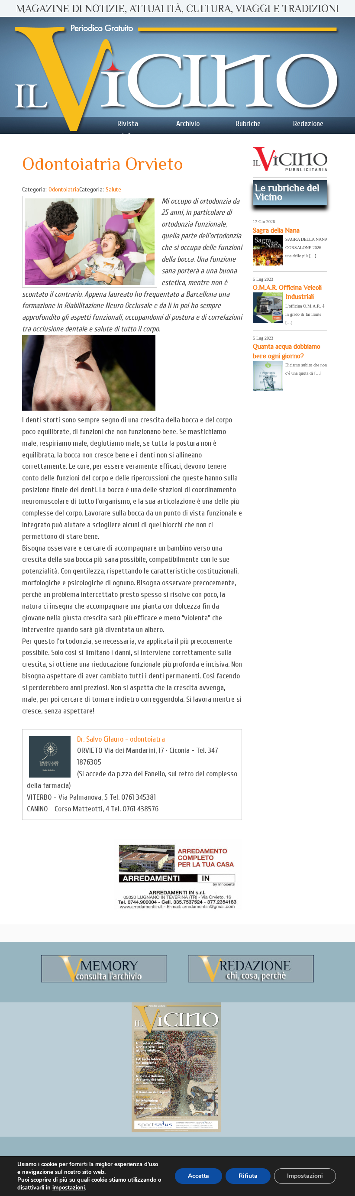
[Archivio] (103, 981)
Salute (113, 189)
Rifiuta (248, 1176)
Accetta (198, 1176)
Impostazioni (305, 1176)
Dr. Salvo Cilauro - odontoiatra (121, 739)
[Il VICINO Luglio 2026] (176, 1131)
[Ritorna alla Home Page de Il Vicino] (177, 75)
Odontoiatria (63, 189)
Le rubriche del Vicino (287, 192)
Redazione (308, 123)
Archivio (188, 123)
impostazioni (68, 1188)
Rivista (127, 123)
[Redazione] (251, 981)
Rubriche (248, 123)
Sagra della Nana (276, 230)
